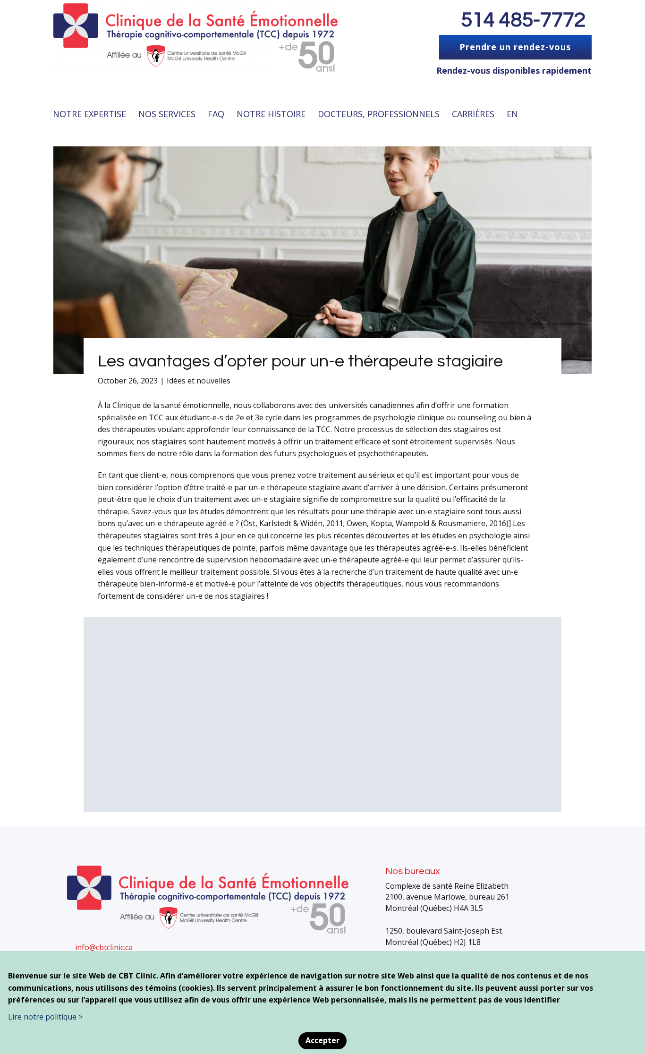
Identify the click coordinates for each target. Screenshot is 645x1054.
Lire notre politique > (45, 1017)
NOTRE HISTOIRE (271, 113)
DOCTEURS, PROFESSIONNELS (379, 113)
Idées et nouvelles (198, 380)
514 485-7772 (523, 20)
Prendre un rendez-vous (515, 46)
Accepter (322, 1040)
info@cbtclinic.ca (104, 947)
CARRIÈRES (473, 113)
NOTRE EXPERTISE (89, 113)
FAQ (216, 113)
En (512, 113)
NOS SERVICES (166, 113)
